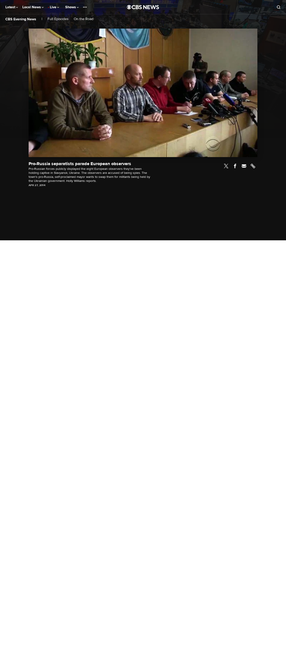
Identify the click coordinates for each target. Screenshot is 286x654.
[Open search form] (279, 7)
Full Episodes (58, 19)
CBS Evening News (20, 19)
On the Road (83, 19)
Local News (32, 7)
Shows (71, 7)
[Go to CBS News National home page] (143, 7)
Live (53, 7)
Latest (10, 7)
